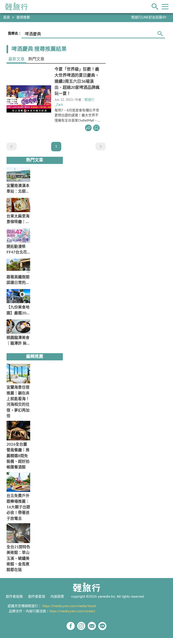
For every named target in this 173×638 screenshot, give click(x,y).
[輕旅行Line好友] (102, 626)
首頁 (6, 17)
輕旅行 (16, 6)
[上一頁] (12, 146)
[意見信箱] (92, 626)
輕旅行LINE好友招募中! (148, 17)
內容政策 (57, 596)
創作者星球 (36, 596)
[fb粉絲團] (70, 626)
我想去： (14, 33)
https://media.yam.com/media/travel (69, 606)
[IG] (81, 626)
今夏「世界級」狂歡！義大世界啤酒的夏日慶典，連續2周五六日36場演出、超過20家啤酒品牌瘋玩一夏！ (77, 81)
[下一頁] (101, 146)
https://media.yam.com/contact (72, 611)
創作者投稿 (14, 596)
